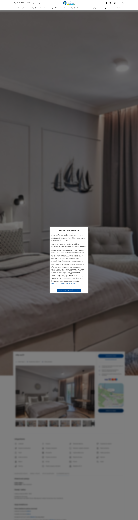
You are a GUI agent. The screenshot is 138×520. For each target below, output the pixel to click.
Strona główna (22, 8)
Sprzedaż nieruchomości (59, 8)
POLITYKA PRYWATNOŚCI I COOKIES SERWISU (63, 283)
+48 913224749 (20, 3)
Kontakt (117, 8)
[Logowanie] (123, 3)
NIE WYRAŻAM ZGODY (69, 287)
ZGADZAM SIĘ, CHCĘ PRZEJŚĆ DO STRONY (69, 290)
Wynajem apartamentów (39, 8)
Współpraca (95, 8)
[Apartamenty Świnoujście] (69, 3)
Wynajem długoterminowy (79, 8)
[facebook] (106, 3)
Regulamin (107, 8)
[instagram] (110, 3)
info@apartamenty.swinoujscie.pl (38, 3)
